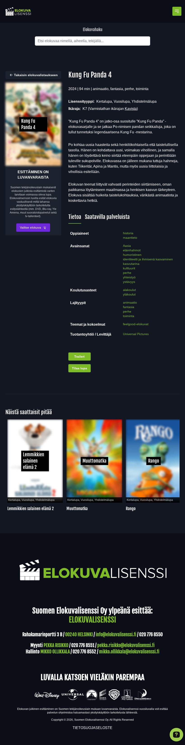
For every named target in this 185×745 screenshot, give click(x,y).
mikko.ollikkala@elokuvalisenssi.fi (129, 651)
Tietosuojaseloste (92, 728)
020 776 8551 (82, 645)
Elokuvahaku (92, 29)
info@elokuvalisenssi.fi (116, 634)
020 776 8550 (151, 634)
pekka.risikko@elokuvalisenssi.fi (126, 645)
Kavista (131, 109)
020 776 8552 (84, 651)
